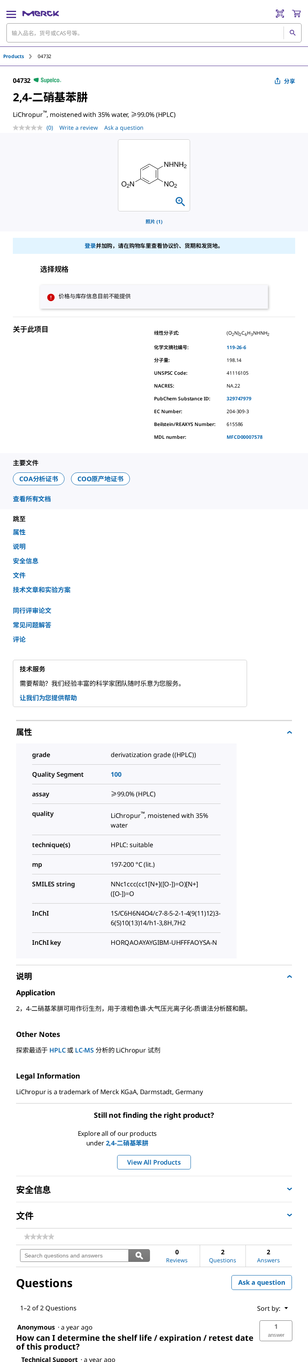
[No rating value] (30, 128)
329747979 (239, 398)
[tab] (20, 56)
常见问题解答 (32, 625)
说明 (19, 546)
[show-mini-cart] (296, 13)
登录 (90, 245)
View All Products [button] (153, 1162)
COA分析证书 (38, 478)
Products (13, 56)
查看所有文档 (32, 499)
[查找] (292, 32)
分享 (289, 81)
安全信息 (25, 560)
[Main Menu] (11, 13)
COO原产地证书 (100, 478)
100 (116, 774)
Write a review (78, 127)
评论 (19, 639)
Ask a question (124, 127)
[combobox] (154, 32)
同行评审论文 (32, 610)
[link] (39, 1237)
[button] (276, 1331)
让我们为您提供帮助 (48, 698)
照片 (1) (154, 221)
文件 (19, 575)
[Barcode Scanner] (280, 13)
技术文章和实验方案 (42, 589)
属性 (19, 532)
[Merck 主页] (40, 13)
